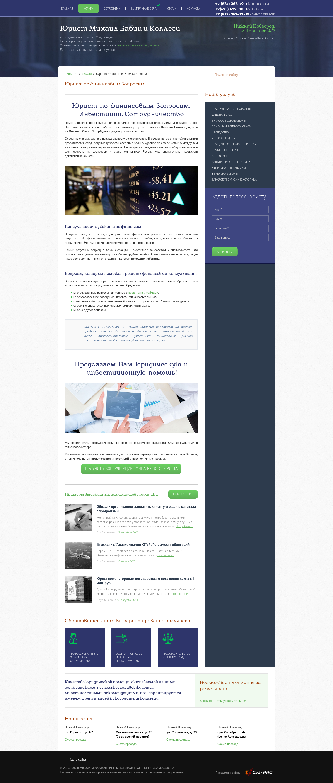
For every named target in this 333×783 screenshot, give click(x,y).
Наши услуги (220, 94)
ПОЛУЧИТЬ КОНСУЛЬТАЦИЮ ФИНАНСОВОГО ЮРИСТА (131, 469)
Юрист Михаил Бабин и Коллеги (120, 28)
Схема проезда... (76, 739)
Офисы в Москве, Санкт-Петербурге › (249, 38)
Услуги (86, 74)
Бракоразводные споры (229, 121)
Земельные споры (225, 174)
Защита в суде (222, 115)
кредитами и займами (143, 292)
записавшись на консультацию (139, 45)
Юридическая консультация (231, 109)
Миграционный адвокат (229, 168)
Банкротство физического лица (234, 179)
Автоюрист (219, 156)
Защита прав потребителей (231, 162)
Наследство (220, 132)
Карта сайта (77, 759)
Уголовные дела (223, 138)
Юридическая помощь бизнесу (234, 144)
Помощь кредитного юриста (232, 126)
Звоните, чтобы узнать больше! (223, 701)
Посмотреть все (183, 494)
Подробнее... (184, 526)
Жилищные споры (225, 150)
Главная (71, 74)
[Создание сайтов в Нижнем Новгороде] (259, 774)
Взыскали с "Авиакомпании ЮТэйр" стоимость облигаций (143, 545)
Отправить (224, 252)
